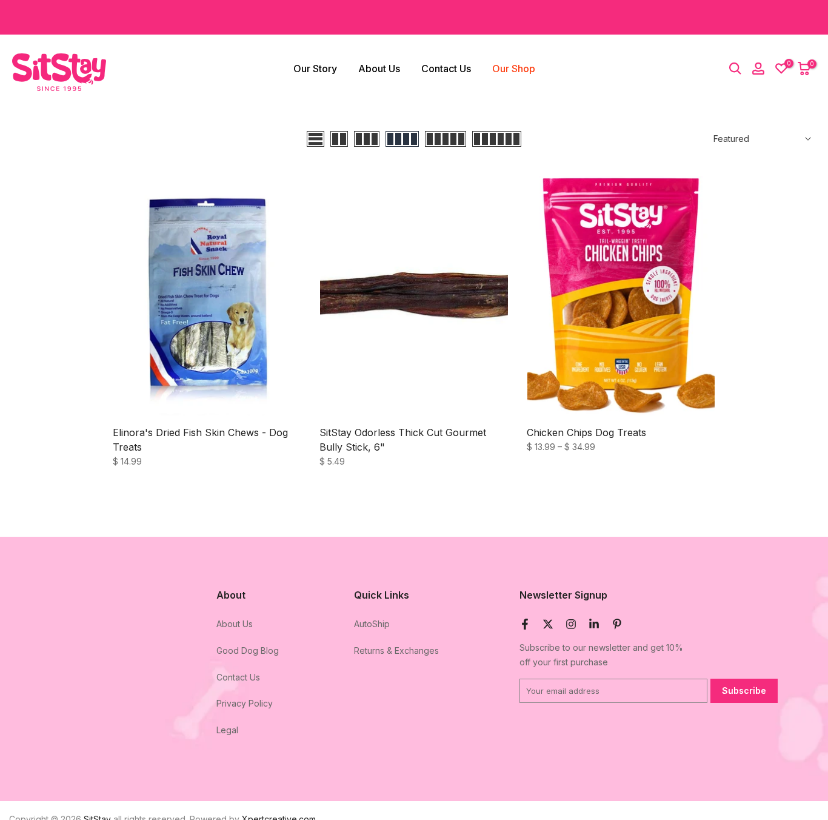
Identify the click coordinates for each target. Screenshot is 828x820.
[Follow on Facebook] (524, 624)
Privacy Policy (244, 703)
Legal (227, 730)
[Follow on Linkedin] (594, 624)
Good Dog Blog (247, 650)
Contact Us (446, 68)
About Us (379, 68)
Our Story (315, 68)
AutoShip (372, 624)
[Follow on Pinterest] (617, 624)
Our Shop (513, 68)
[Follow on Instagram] (571, 624)
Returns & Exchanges (396, 650)
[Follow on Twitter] (548, 624)
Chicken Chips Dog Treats (586, 432)
